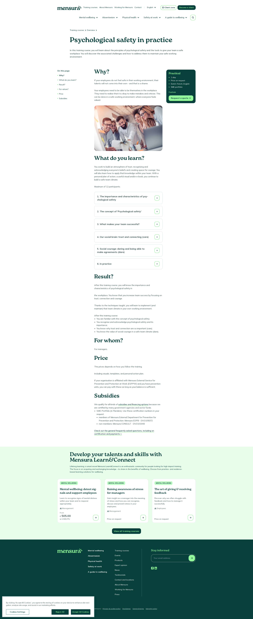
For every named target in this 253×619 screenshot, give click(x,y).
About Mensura (106, 7)
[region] (48, 606)
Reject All (60, 612)
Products (119, 560)
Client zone (169, 7)
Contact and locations (124, 580)
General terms (138, 609)
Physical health (95, 561)
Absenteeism (94, 556)
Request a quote (179, 98)
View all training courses (126, 531)
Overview (91, 30)
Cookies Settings (17, 612)
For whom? (63, 89)
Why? (61, 75)
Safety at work (95, 566)
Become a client (186, 7)
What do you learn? (67, 80)
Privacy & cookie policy (112, 609)
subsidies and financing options (133, 404)
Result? (62, 84)
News (117, 570)
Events (117, 555)
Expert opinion (121, 565)
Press (117, 594)
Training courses (90, 7)
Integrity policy (151, 609)
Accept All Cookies (80, 612)
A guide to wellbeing (97, 572)
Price (61, 94)
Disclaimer (126, 609)
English (150, 7)
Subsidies (63, 98)
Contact (138, 7)
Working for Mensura (123, 7)
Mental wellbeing (68, 483)
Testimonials (120, 575)
